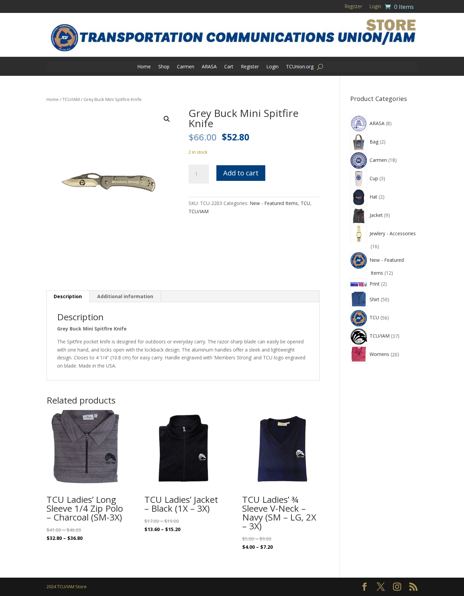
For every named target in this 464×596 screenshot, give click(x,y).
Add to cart (240, 172)
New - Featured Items (274, 203)
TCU (305, 203)
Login (375, 7)
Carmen (185, 67)
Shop (163, 67)
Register (353, 7)
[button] (167, 119)
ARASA (209, 67)
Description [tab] (68, 296)
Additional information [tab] (125, 296)
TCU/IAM (71, 99)
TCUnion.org (300, 67)
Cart (228, 67)
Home (144, 67)
